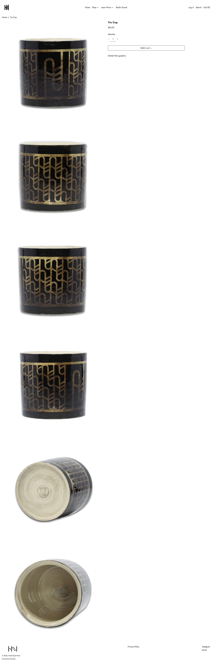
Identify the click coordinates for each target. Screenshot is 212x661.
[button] (53, 72)
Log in (191, 7)
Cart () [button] (206, 7)
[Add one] (117, 39)
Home (87, 7)
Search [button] (199, 7)
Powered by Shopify (8, 659)
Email (204, 650)
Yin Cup (13, 17)
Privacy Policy (133, 646)
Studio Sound (121, 7)
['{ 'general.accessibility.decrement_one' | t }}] (109, 39)
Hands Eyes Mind (14, 656)
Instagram (206, 646)
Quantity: (111, 34)
